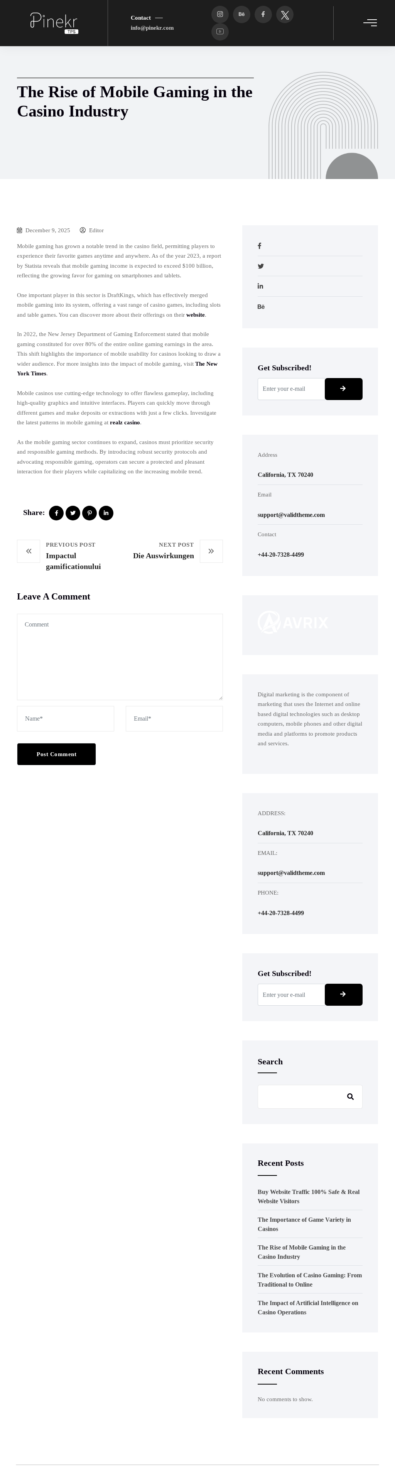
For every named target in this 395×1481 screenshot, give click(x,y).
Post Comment (56, 754)
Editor (96, 230)
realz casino (125, 422)
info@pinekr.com (152, 28)
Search (270, 1061)
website (195, 315)
